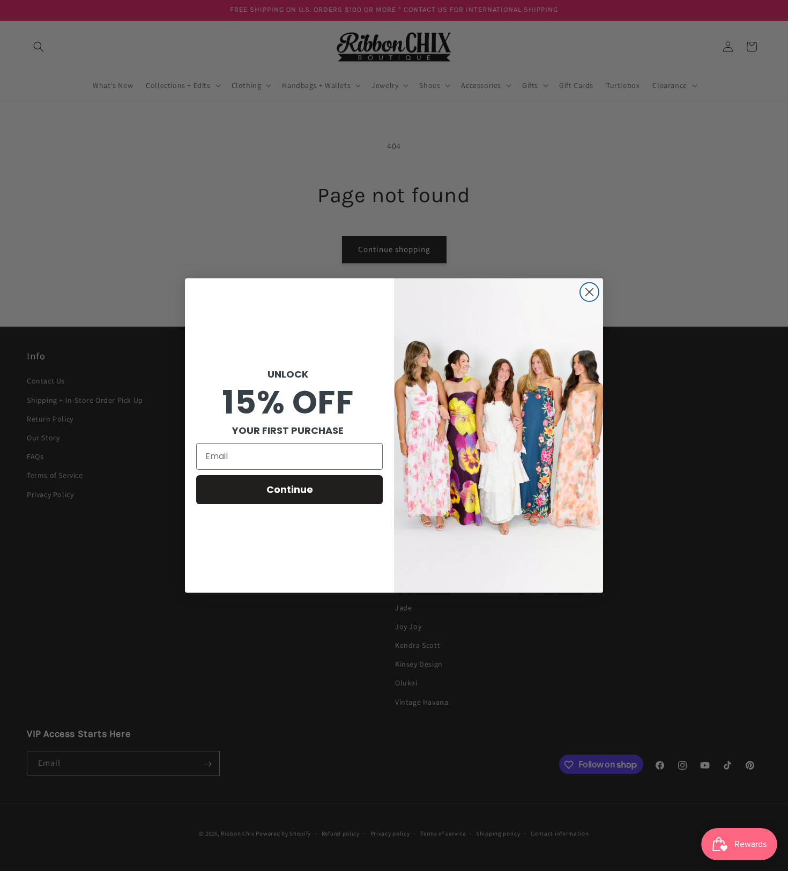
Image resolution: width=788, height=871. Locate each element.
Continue (289, 489)
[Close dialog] (589, 292)
